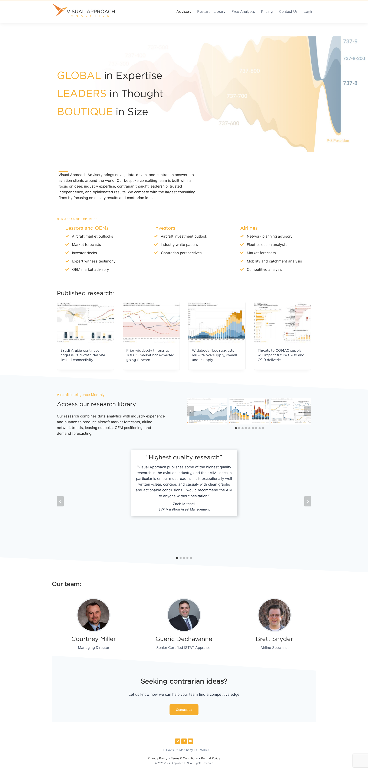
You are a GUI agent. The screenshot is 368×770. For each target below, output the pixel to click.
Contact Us (288, 11)
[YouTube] (190, 741)
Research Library (211, 11)
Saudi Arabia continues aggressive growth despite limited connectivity (82, 355)
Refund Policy (210, 758)
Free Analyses (243, 11)
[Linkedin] (184, 741)
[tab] (236, 428)
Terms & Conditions (184, 758)
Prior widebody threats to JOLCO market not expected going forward (150, 355)
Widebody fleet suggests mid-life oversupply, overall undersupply (214, 355)
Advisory (183, 11)
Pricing (267, 11)
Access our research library (96, 404)
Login (308, 11)
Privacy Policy (157, 758)
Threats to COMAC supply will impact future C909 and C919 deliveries (281, 355)
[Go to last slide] (190, 411)
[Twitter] (178, 741)
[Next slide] (307, 411)
